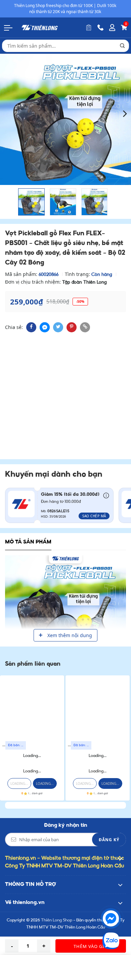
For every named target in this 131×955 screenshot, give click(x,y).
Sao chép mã (94, 516)
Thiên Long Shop (56, 920)
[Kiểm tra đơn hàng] (88, 27)
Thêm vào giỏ (91, 946)
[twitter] (58, 327)
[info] (106, 495)
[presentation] (6, 113)
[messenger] (45, 327)
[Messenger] (111, 918)
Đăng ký (109, 840)
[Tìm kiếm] (122, 46)
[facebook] (31, 327)
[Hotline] (100, 27)
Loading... (32, 756)
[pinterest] (72, 327)
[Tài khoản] (112, 27)
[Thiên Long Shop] (39, 27)
